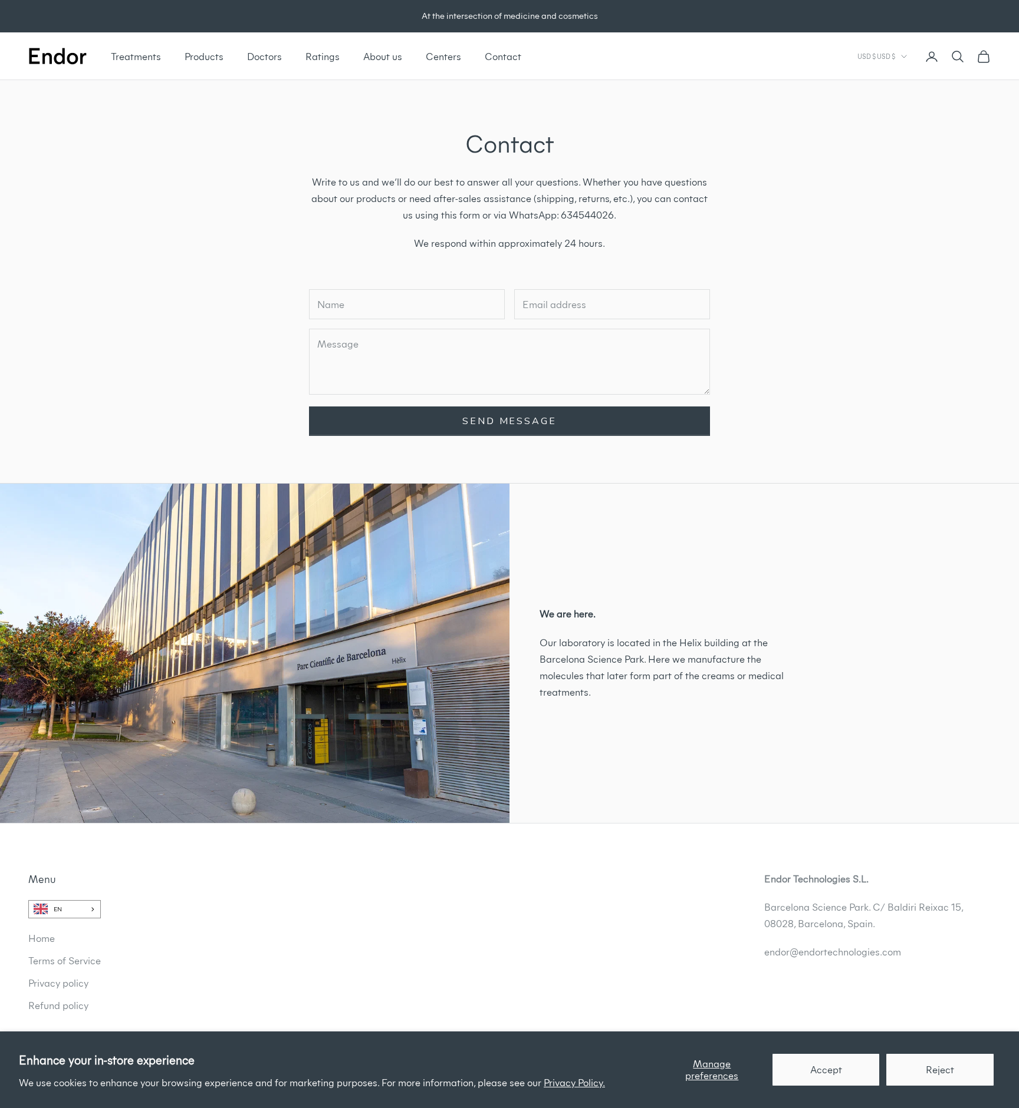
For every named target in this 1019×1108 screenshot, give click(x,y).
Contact (503, 56)
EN (58, 909)
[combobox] (64, 909)
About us (382, 56)
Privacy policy (58, 983)
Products (204, 56)
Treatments (136, 56)
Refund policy (58, 1005)
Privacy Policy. (574, 1083)
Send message (509, 421)
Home (41, 938)
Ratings (322, 56)
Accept (826, 1070)
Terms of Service (64, 961)
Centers (443, 56)
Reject (940, 1070)
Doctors (264, 56)
